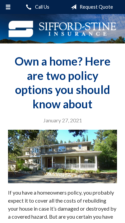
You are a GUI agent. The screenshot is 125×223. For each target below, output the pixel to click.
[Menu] (8, 7)
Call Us (41, 7)
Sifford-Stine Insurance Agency (62, 28)
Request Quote (96, 7)
